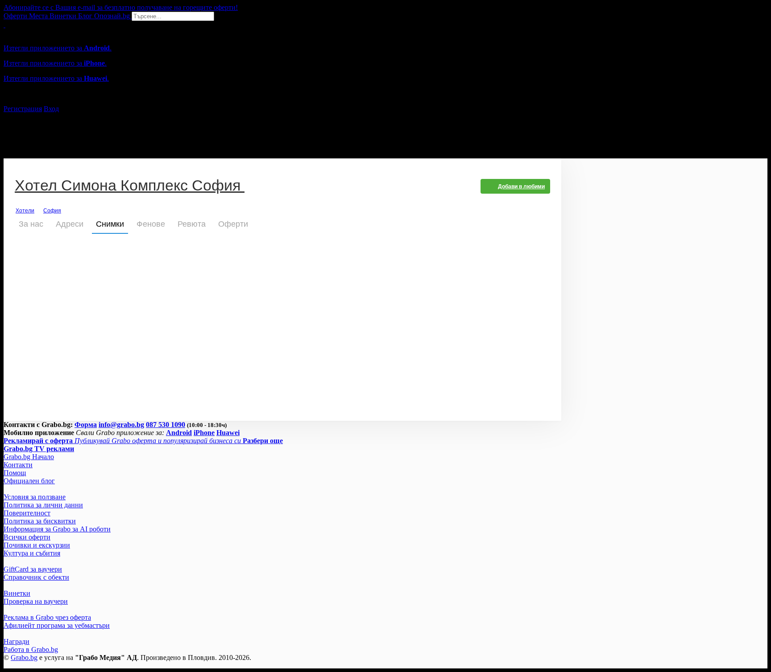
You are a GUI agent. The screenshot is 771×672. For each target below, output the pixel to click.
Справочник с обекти (36, 577)
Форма (86, 424)
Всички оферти (27, 537)
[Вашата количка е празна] (4, 25)
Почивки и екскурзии (37, 545)
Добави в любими (521, 186)
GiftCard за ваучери (33, 569)
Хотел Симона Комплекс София (130, 186)
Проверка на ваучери (36, 601)
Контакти (18, 465)
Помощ (15, 473)
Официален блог (29, 481)
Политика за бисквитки (40, 521)
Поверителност (27, 513)
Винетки (17, 593)
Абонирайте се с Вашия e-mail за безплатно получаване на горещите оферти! (121, 7)
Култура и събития (32, 553)
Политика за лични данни (43, 505)
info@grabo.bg (121, 424)
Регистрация (23, 108)
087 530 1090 (165, 424)
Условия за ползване (35, 497)
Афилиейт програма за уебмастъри (57, 625)
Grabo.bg (24, 657)
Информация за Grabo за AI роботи (57, 529)
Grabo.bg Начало (29, 456)
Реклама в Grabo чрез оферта (47, 617)
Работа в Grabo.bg (31, 649)
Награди (16, 641)
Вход (51, 108)
